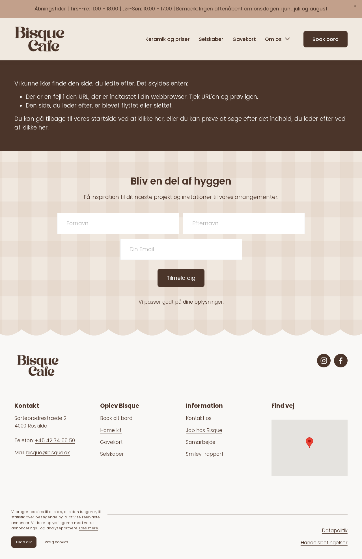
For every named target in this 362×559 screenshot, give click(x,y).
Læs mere (88, 528)
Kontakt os (199, 418)
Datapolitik (335, 530)
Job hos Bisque (204, 430)
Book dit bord (116, 418)
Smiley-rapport (204, 454)
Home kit (111, 430)
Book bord (326, 39)
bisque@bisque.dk (48, 452)
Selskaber (211, 39)
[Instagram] (324, 360)
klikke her (151, 119)
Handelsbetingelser (324, 542)
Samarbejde (201, 442)
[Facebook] (341, 360)
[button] (355, 7)
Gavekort (244, 39)
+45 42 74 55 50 (55, 440)
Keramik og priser (167, 39)
